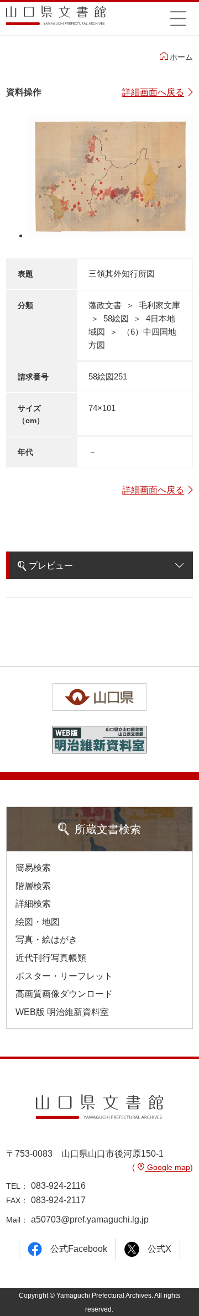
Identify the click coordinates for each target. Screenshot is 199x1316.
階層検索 (33, 886)
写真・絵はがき (46, 939)
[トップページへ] (56, 19)
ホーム (181, 57)
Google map (167, 1167)
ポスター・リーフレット (64, 976)
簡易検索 (33, 867)
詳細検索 (33, 903)
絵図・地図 (37, 922)
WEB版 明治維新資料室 (62, 1012)
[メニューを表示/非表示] (178, 18)
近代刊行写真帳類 (50, 958)
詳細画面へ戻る (153, 92)
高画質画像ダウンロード (64, 993)
